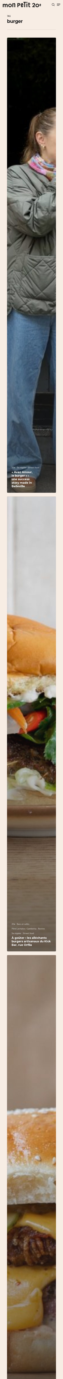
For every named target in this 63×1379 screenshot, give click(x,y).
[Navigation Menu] (58, 4)
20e (13, 467)
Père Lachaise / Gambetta (24, 928)
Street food (33, 467)
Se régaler (21, 467)
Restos (41, 928)
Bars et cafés (23, 924)
